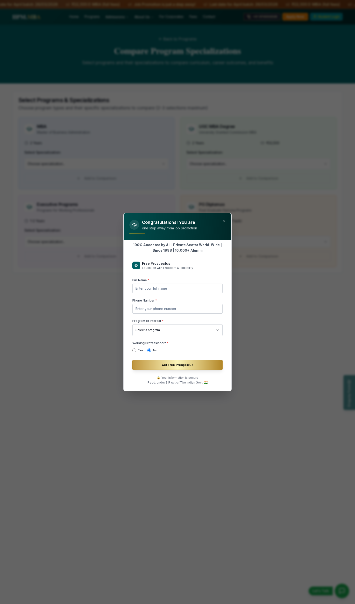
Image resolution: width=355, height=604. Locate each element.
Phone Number (144, 300)
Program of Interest (147, 321)
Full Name (140, 280)
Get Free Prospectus (177, 365)
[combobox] (177, 330)
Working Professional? (150, 343)
